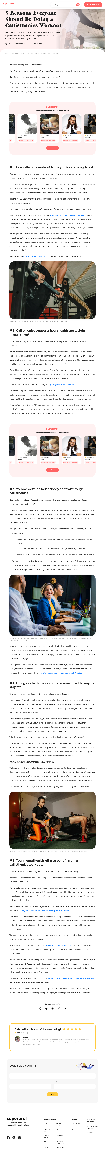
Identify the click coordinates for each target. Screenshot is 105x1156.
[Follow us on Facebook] (8, 1137)
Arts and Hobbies (58, 1125)
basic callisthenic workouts (35, 256)
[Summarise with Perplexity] (64, 1008)
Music (45, 1141)
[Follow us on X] (13, 1137)
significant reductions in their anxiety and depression (46, 910)
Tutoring (46, 1147)
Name (11, 1082)
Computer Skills (47, 1131)
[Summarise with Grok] (58, 1008)
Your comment (13, 1071)
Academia (47, 1124)
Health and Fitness (18, 53)
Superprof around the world (92, 1127)
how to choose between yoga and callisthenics (61, 673)
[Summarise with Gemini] (52, 1008)
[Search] (78, 4)
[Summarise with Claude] (46, 1008)
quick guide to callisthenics (62, 384)
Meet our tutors (93, 5)
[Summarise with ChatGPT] (40, 1008)
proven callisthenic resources (59, 945)
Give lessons (90, 1132)
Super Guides (60, 1147)
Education (59, 1130)
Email (56, 1082)
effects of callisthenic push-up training (67, 215)
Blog (6, 53)
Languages (59, 1135)
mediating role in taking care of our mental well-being (71, 978)
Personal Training (33, 53)
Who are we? (75, 1130)
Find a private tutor (76, 1125)
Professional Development (60, 1142)
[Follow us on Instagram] (19, 1137)
